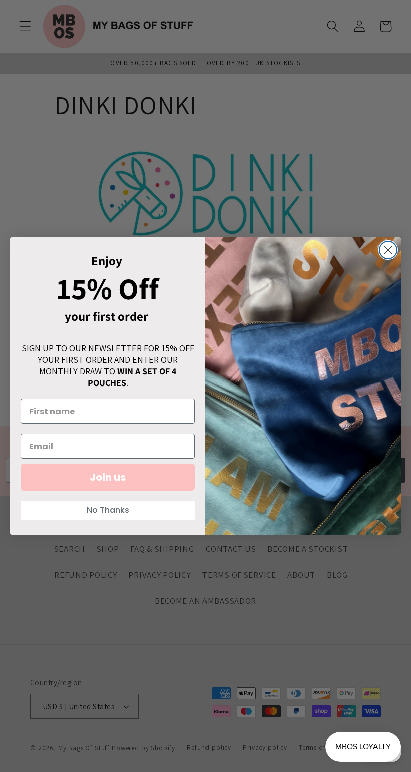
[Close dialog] (388, 250)
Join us (108, 477)
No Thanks (108, 510)
